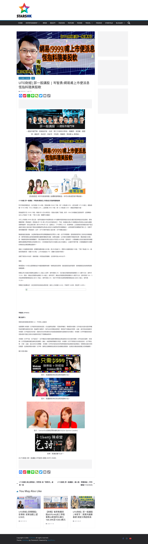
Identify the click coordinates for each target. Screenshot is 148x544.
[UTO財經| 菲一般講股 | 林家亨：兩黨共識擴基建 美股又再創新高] (83, 497)
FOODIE (79, 23)
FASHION (62, 23)
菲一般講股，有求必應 (24, 78)
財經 (33, 78)
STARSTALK (109, 23)
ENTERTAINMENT (31, 23)
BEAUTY (52, 23)
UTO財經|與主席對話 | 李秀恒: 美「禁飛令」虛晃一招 (36, 483)
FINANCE (99, 23)
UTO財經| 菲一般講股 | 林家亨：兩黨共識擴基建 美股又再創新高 (83, 514)
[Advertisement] (55, 103)
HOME (20, 23)
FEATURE (71, 23)
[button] (38, 23)
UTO (30, 91)
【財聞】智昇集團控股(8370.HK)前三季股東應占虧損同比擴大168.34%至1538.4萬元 (56, 515)
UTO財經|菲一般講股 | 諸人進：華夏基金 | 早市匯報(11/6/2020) (74, 483)
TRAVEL (88, 23)
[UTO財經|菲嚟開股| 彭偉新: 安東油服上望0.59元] (29, 497)
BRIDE (45, 23)
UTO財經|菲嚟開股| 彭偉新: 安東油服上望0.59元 (28, 514)
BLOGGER (119, 23)
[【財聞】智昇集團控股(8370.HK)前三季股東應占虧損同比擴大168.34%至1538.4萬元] (56, 497)
